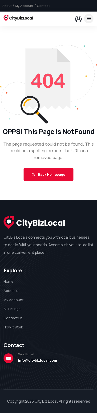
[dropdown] (88, 18)
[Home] (18, 18)
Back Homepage (51, 174)
